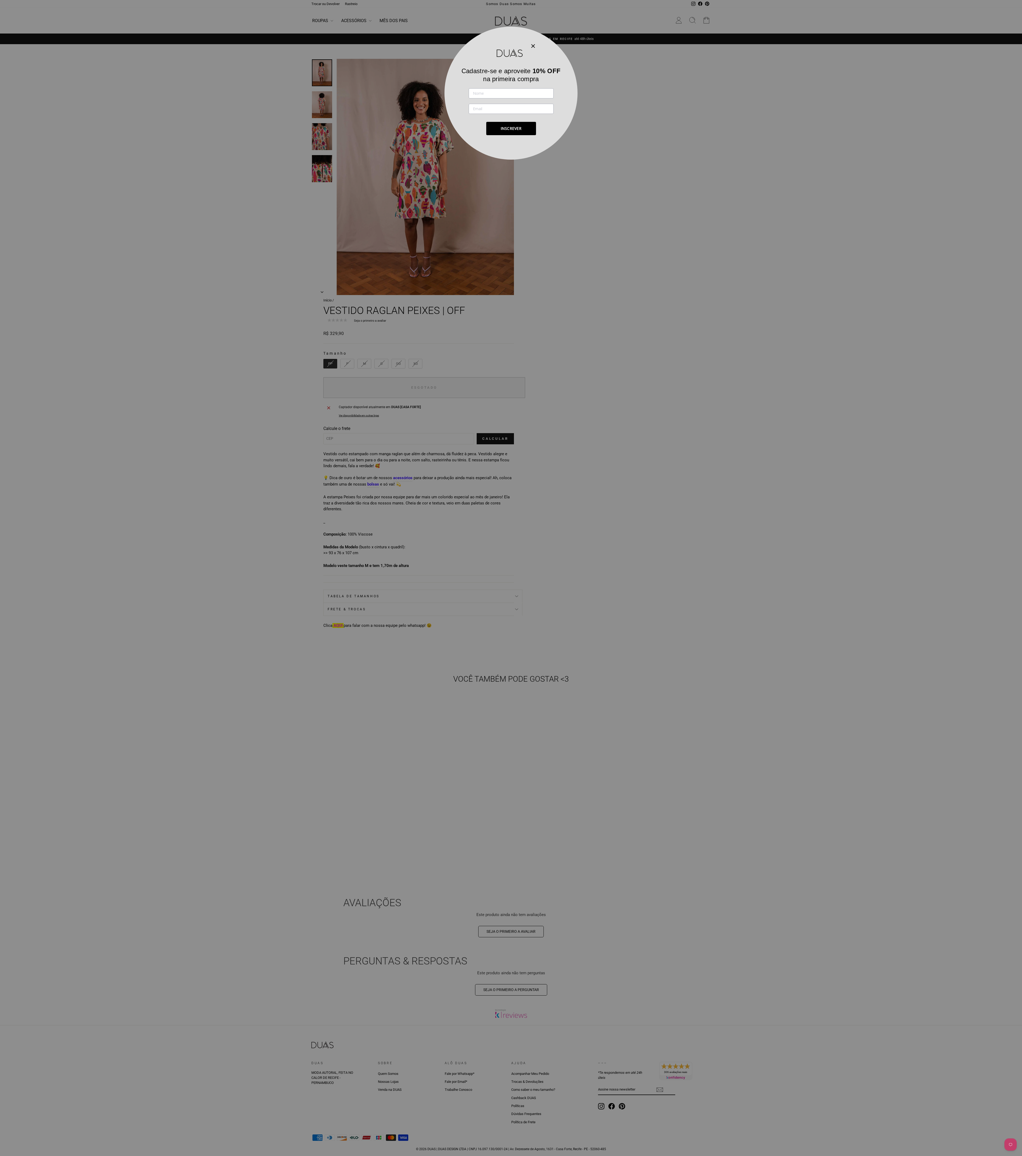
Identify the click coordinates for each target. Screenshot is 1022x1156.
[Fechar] (533, 46)
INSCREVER (511, 128)
